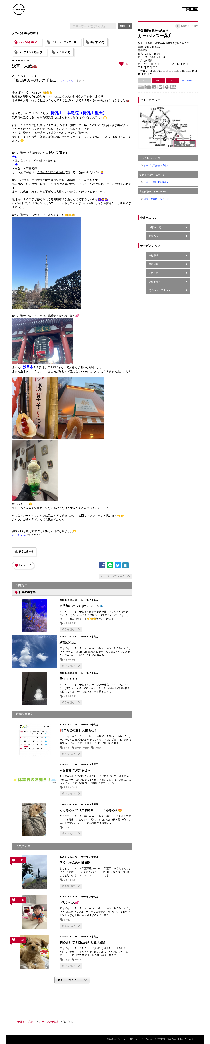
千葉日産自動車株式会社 (156, 182)
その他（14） (63, 52)
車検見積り (155, 264)
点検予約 (153, 273)
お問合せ (153, 236)
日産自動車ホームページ (156, 199)
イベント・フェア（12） (65, 42)
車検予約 (153, 255)
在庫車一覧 (155, 227)
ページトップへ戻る (113, 576)
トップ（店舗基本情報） (156, 165)
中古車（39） (97, 42)
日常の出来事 (26, 551)
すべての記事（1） (29, 42)
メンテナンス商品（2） (32, 52)
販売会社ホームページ (116, 1039)
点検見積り (155, 281)
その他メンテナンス (160, 290)
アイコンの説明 (187, 80)
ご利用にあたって (135, 1039)
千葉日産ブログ (26, 1021)
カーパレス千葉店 (49, 1021)
